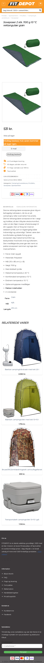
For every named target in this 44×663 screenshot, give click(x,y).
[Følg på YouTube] (9, 559)
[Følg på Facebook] (3, 559)
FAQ (5, 578)
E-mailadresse (7, 642)
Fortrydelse (8, 585)
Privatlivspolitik (9, 596)
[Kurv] (40, 4)
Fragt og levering (10, 581)
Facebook (7, 614)
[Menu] (3, 4)
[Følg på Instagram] (6, 559)
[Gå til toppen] (39, 660)
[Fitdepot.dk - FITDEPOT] (22, 4)
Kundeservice (9, 611)
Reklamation (8, 589)
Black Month (8, 574)
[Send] (40, 10)
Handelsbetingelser (11, 593)
